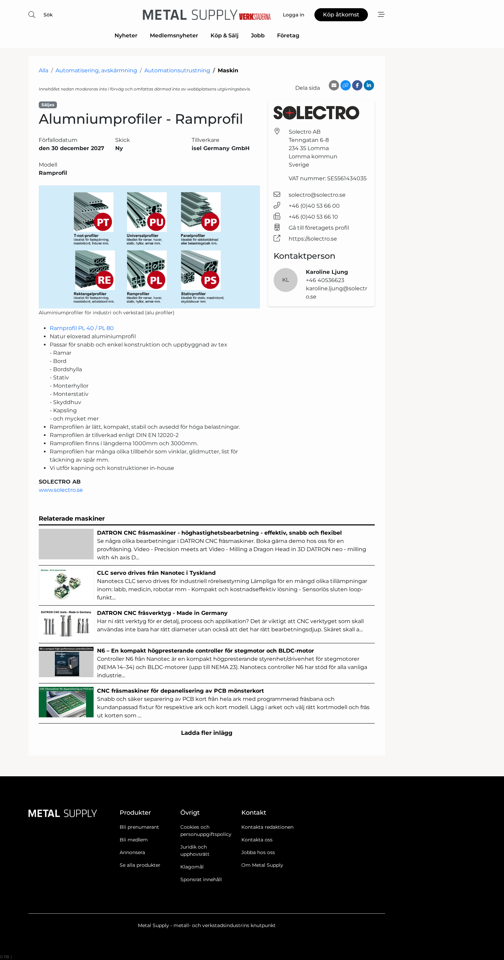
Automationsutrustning (177, 70)
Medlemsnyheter (174, 35)
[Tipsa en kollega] (334, 85)
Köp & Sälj (225, 35)
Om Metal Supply (262, 865)
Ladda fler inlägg (206, 732)
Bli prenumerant (139, 827)
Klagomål (192, 867)
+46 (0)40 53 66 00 (314, 206)
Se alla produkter (140, 865)
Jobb (258, 35)
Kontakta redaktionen (267, 827)
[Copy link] (345, 85)
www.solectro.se (61, 490)
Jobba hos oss (258, 852)
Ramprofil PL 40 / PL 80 (82, 328)
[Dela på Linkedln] (369, 85)
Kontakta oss (257, 840)
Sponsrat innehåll (201, 879)
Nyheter (126, 35)
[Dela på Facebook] (357, 85)
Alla (43, 70)
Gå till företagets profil (319, 227)
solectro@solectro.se (317, 195)
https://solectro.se (313, 238)
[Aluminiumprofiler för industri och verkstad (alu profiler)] (149, 246)
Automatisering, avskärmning (96, 70)
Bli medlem (134, 840)
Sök (48, 15)
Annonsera (132, 852)
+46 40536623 (325, 280)
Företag (288, 35)
